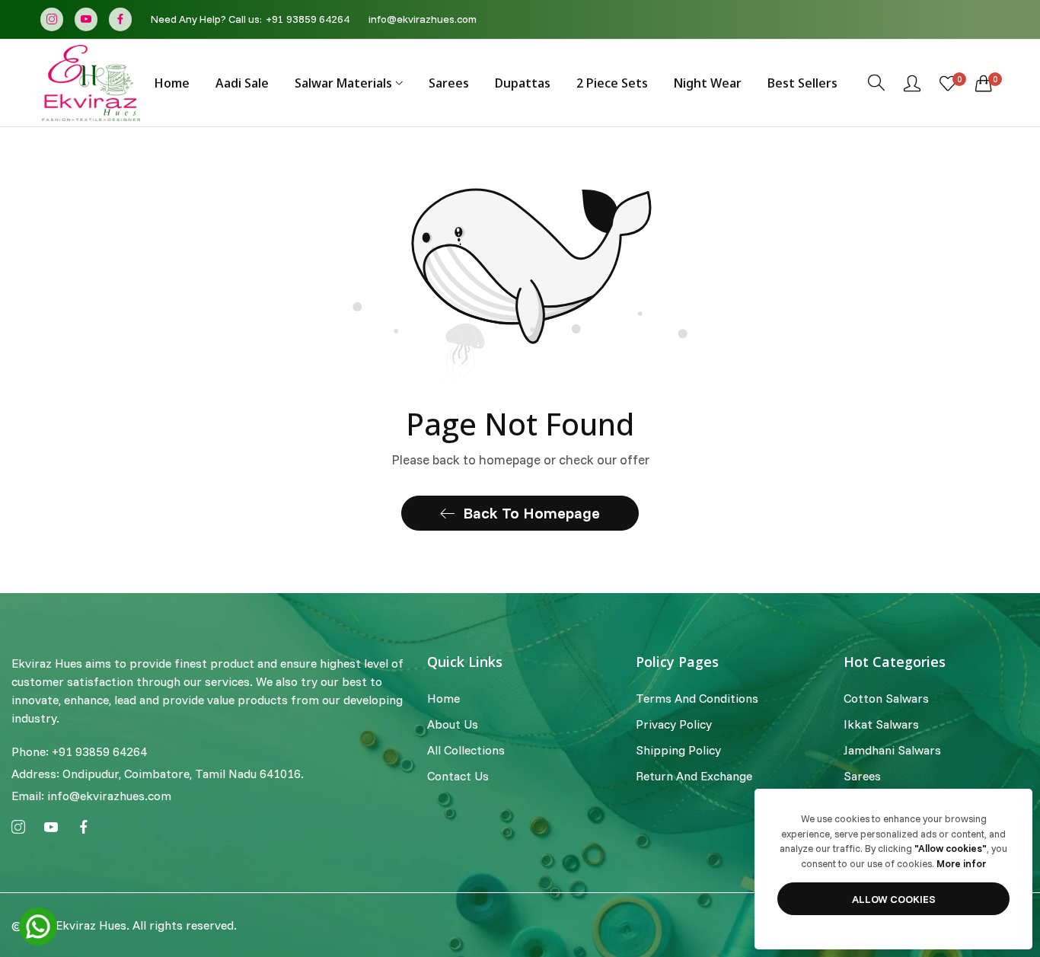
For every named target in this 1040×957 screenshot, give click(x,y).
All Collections (466, 750)
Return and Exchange (694, 776)
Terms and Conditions (697, 699)
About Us (452, 724)
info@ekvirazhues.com (91, 795)
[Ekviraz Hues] (91, 83)
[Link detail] (51, 19)
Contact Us (458, 776)
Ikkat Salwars (881, 724)
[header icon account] (912, 83)
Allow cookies (894, 899)
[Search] (876, 82)
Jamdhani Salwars (892, 750)
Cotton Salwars (886, 699)
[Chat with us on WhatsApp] (38, 925)
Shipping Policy (678, 750)
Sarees (862, 776)
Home (443, 699)
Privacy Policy (674, 724)
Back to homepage (531, 512)
